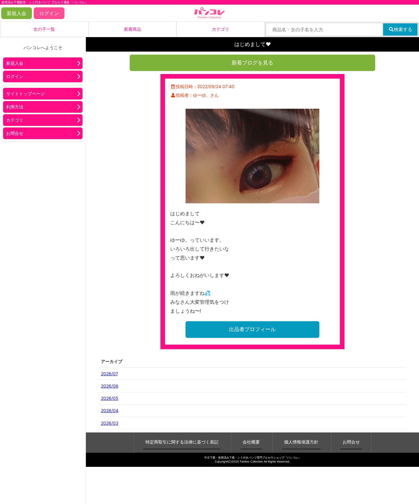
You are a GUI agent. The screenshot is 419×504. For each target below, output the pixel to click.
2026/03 (109, 423)
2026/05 (109, 398)
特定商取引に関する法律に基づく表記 (181, 441)
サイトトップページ (25, 93)
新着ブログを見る (252, 63)
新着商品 (132, 29)
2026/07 (109, 373)
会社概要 (251, 441)
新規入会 (16, 13)
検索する (403, 29)
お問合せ (14, 133)
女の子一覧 (44, 29)
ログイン (49, 13)
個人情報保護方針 (301, 441)
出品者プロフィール (252, 329)
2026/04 (109, 410)
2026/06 (109, 386)
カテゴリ (220, 29)
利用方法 (14, 106)
